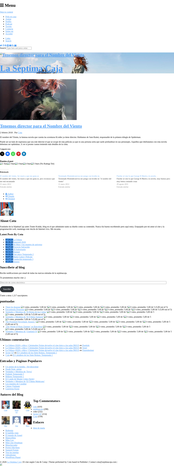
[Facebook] (3, 45)
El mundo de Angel (13, 435)
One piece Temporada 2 (23, 254)
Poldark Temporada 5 (14, 374)
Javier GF (9, 353)
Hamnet (16, 252)
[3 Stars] (19, 164)
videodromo (10, 455)
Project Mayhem (12, 447)
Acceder (9, 34)
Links (7, 38)
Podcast (8, 24)
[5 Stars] (35, 164)
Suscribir (7, 289)
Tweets (8, 26)
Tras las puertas (12, 452)
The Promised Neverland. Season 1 (20, 322)
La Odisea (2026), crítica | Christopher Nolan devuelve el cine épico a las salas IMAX (42, 345)
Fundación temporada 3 (23, 259)
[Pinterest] (5, 45)
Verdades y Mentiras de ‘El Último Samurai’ (24, 317)
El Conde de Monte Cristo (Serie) (19, 379)
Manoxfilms (10, 438)
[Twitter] (1, 45)
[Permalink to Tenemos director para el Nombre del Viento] (38, 119)
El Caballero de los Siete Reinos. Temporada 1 (37, 353)
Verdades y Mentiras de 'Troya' (18, 371)
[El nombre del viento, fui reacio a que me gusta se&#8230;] (29, 181)
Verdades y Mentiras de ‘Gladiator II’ (21, 331)
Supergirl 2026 (19, 242)
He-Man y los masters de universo (27, 244)
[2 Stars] (11, 164)
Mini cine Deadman (13, 443)
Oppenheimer (88, 350)
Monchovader (11, 445)
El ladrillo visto (11, 433)
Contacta (9, 29)
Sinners (16, 262)
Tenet (84, 348)
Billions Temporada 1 (14, 376)
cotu (35, 407)
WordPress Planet (13, 457)
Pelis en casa (10, 16)
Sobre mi (9, 31)
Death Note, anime (13, 369)
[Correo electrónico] (15, 45)
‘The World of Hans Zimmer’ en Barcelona (24, 326)
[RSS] (13, 45)
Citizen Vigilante (12, 386)
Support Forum (11, 450)
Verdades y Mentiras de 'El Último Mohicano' (25, 381)
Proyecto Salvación (21, 247)
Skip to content (6, 12)
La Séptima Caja (14, 462)
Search (8, 41)
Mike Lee (9, 440)
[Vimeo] (8, 45)
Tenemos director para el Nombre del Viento (41, 126)
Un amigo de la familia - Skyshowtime (21, 367)
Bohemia (9, 430)
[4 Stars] (27, 164)
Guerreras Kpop (12, 389)
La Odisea (17, 240)
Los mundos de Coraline (16, 384)
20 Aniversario (19, 249)
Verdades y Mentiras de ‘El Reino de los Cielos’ (25, 312)
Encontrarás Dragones (14, 309)
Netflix (8, 21)
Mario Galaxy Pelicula (22, 257)
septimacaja (38, 409)
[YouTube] (10, 45)
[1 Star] (3, 164)
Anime (8, 19)
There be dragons (12, 307)
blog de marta (39, 428)
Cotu (20, 132)
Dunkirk (85, 345)
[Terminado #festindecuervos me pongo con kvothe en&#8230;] (87, 181)
